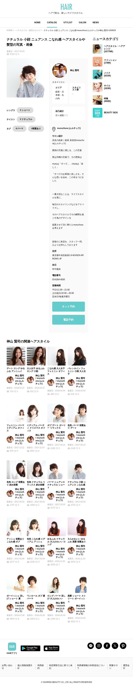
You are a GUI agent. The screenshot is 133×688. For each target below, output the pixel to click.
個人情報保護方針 (25, 666)
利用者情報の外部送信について (91, 666)
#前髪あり (36, 128)
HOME (37, 22)
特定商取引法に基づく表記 (60, 666)
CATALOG (52, 22)
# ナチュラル (26, 119)
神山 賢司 (74, 70)
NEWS (96, 22)
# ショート (25, 110)
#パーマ (19, 128)
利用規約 (40, 666)
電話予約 (68, 319)
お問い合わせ (7, 666)
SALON (82, 22)
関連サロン (113, 666)
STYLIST (67, 22)
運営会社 (126, 666)
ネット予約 (68, 306)
